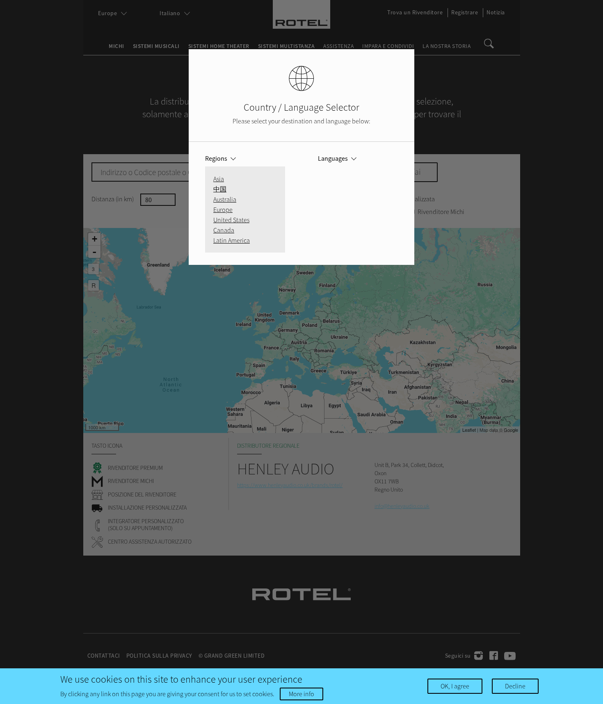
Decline (515, 686)
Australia (224, 199)
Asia (218, 179)
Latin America (231, 240)
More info (301, 694)
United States (231, 220)
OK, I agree (455, 686)
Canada (223, 230)
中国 (219, 189)
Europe (223, 209)
